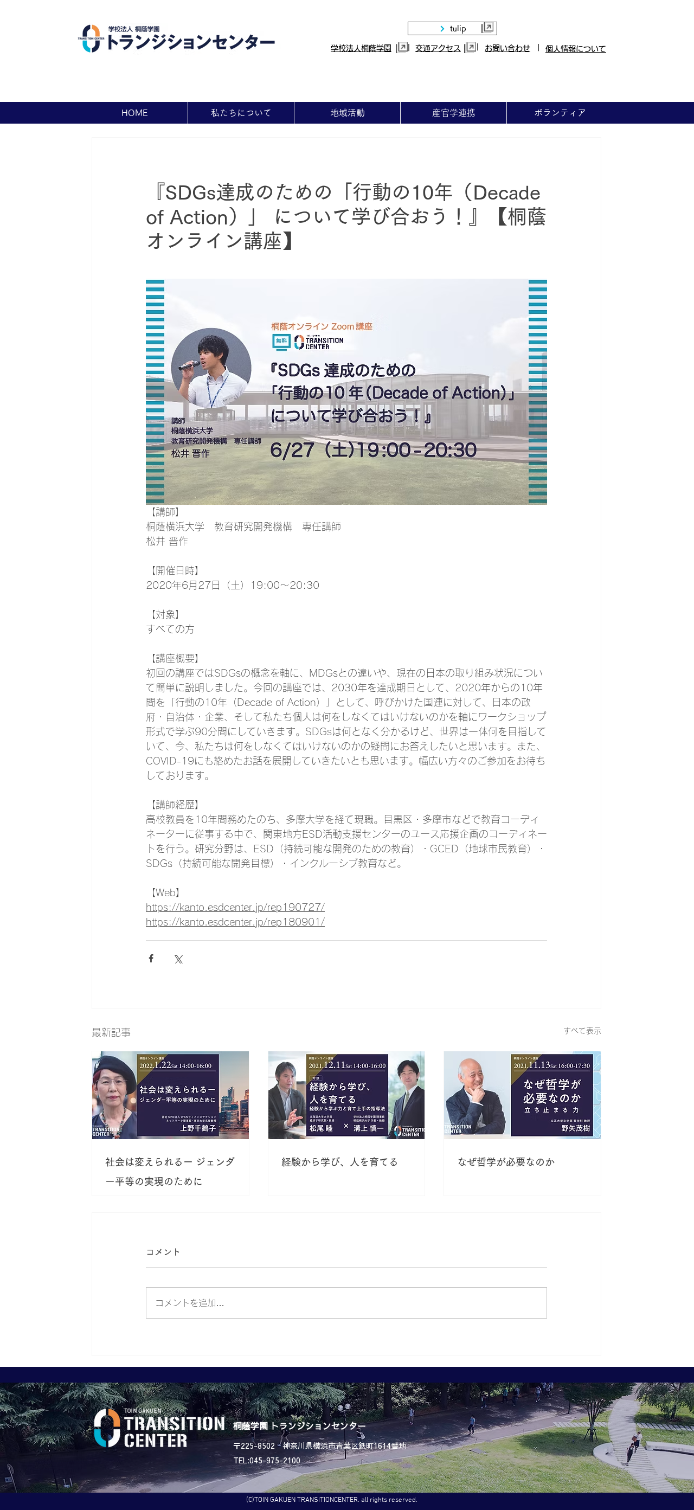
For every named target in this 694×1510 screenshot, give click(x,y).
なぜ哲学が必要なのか (506, 1162)
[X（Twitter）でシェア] (177, 958)
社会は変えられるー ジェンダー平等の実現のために (170, 1171)
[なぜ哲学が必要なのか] (522, 1095)
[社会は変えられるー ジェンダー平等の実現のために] (170, 1095)
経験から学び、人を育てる (340, 1162)
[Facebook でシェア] (151, 958)
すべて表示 (582, 1030)
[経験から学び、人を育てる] (346, 1095)
